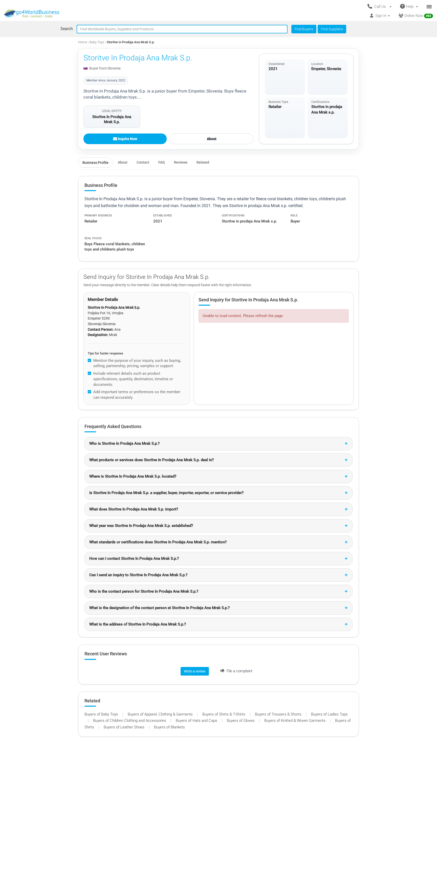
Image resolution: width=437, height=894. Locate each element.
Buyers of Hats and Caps (197, 720)
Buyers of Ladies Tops (329, 714)
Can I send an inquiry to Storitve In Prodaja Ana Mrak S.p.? (138, 575)
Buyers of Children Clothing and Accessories (130, 720)
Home (82, 42)
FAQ (161, 162)
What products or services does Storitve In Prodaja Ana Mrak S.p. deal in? (151, 460)
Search (66, 28)
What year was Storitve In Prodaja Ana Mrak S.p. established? (141, 525)
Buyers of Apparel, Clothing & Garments (161, 714)
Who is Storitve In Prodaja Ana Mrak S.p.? (124, 443)
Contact (143, 162)
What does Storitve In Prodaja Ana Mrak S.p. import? (133, 509)
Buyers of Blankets (169, 727)
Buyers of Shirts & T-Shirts (224, 714)
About (211, 139)
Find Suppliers (332, 29)
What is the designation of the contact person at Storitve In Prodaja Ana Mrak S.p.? (159, 608)
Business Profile (95, 163)
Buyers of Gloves (241, 720)
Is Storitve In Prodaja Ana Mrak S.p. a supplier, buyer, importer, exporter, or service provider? (166, 492)
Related (202, 162)
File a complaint (239, 671)
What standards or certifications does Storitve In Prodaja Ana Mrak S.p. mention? (158, 542)
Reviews (180, 162)
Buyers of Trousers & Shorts (278, 714)
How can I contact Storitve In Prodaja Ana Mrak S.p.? (134, 558)
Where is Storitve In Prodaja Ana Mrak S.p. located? (132, 476)
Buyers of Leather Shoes (124, 727)
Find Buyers (304, 29)
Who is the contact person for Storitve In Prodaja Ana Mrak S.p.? (143, 591)
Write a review (195, 671)
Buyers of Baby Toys (101, 714)
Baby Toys (97, 42)
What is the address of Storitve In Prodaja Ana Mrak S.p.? (137, 624)
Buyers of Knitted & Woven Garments (295, 720)
